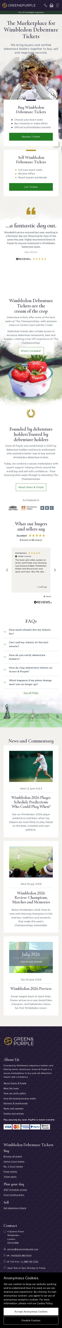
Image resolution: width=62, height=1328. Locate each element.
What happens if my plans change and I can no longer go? (30, 682)
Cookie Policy (45, 1303)
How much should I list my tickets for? (30, 631)
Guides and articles (14, 1113)
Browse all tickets (13, 1156)
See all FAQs (31, 692)
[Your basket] (52, 5)
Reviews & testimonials (16, 1103)
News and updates (14, 1108)
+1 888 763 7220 (29, 1261)
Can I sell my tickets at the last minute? (28, 644)
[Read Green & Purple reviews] (31, 259)
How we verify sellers (15, 1093)
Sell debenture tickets (15, 1208)
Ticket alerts (10, 1176)
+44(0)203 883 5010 (21, 1255)
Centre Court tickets (14, 1161)
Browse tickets (31, 136)
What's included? (31, 350)
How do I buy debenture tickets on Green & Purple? (30, 669)
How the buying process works (20, 1098)
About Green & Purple (31, 487)
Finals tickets (10, 1171)
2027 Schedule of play (15, 1189)
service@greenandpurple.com (22, 1249)
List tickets (31, 186)
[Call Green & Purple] (46, 5)
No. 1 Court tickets (13, 1166)
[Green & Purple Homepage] (19, 5)
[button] (7, 570)
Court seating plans (14, 1195)
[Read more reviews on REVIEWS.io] (43, 603)
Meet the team (11, 1088)
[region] (31, 570)
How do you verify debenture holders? (27, 657)
